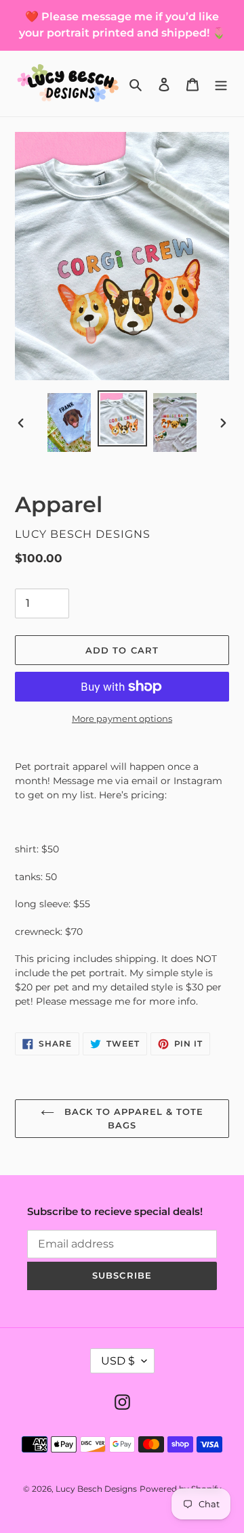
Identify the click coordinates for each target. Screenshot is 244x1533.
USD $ (118, 1360)
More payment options (122, 718)
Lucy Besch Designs (96, 1489)
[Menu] (221, 83)
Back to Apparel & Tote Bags (132, 1118)
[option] (69, 422)
